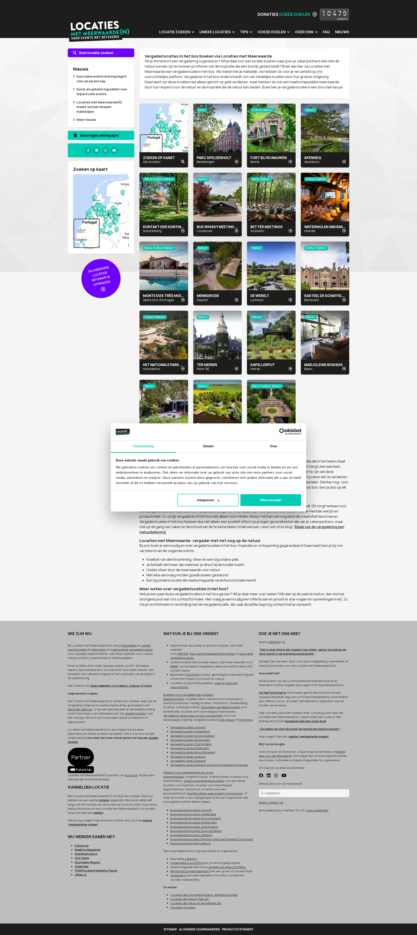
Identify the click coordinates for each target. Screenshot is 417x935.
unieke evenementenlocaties (203, 781)
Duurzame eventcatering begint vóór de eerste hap (101, 78)
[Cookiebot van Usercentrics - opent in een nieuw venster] (282, 432)
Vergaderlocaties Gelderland (190, 731)
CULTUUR (192, 674)
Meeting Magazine (87, 850)
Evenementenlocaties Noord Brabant (196, 831)
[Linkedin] (96, 150)
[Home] (99, 28)
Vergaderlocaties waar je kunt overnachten (193, 716)
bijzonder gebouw (80, 709)
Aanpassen (205, 500)
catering (190, 859)
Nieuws (342, 31)
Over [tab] (273, 446)
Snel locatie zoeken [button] (95, 52)
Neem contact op (271, 802)
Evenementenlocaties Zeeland (191, 835)
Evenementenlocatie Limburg (190, 843)
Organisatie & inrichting (186, 863)
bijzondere (129, 645)
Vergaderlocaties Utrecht (187, 727)
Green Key (82, 866)
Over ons (304, 31)
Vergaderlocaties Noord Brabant (192, 752)
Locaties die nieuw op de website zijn (195, 903)
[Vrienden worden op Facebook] (261, 775)
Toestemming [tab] (143, 446)
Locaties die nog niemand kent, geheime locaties (204, 895)
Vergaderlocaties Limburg (187, 757)
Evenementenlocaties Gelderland (193, 814)
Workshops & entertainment (190, 871)
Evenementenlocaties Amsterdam (193, 822)
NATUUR (182, 654)
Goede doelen (272, 31)
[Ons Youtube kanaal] (114, 150)
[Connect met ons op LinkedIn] (269, 775)
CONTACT (274, 642)
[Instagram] (105, 150)
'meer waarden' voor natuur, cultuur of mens (120, 686)
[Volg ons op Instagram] (276, 775)
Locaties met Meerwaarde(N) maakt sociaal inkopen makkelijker (99, 107)
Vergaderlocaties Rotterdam (189, 748)
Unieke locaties (215, 31)
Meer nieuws (86, 120)
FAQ (326, 31)
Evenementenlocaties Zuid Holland (194, 827)
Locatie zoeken (174, 31)
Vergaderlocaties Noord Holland (192, 736)
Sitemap (170, 929)
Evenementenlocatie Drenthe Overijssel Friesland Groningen (211, 839)
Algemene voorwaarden (199, 929)
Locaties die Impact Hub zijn (189, 899)
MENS (174, 666)
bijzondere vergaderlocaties (220, 707)
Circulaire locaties (182, 907)
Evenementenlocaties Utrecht (191, 810)
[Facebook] (87, 150)
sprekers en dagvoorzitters (227, 867)
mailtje (98, 813)
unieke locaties (135, 713)
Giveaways (178, 875)
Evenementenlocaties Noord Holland (195, 818)
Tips (244, 31)
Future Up (131, 775)
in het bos (246, 720)
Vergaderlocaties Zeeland (188, 761)
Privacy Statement (238, 929)
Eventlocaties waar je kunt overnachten (215, 793)
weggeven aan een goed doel (305, 721)
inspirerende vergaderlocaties (132, 650)
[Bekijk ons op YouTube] (283, 775)
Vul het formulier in (272, 693)
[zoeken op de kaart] (101, 211)
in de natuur (226, 720)
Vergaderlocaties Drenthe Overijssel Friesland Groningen (209, 765)
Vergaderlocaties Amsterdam (190, 740)
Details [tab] (208, 446)
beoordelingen (317, 810)
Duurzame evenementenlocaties (212, 654)
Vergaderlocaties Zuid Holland (191, 744)
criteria (104, 800)
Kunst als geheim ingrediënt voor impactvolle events (101, 91)
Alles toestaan (270, 500)
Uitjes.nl (80, 875)
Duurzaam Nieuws (87, 862)
